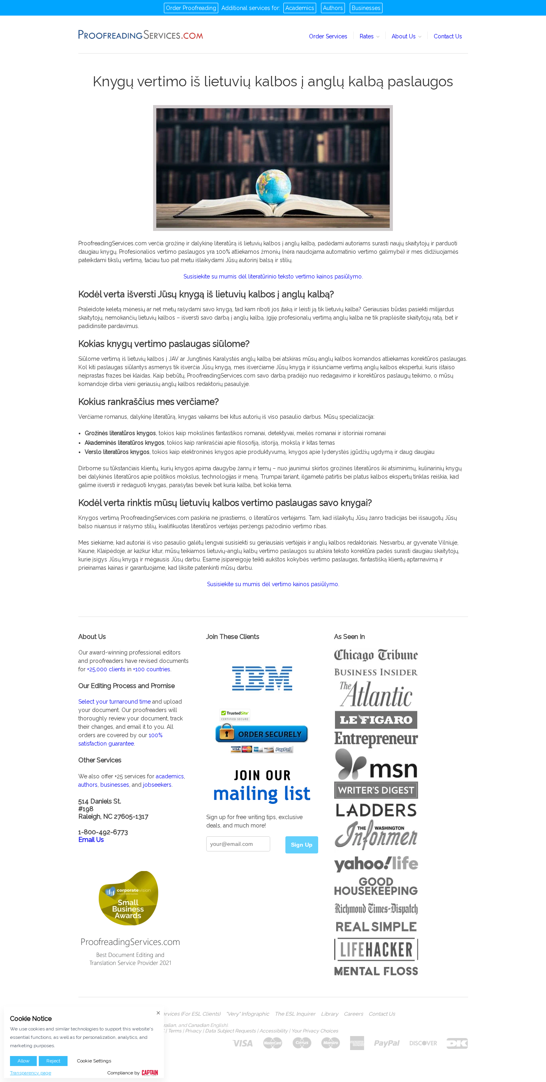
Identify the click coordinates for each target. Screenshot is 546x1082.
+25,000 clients (106, 669)
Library (329, 1014)
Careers (353, 1014)
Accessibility (273, 1031)
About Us (404, 36)
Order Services (328, 36)
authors (88, 785)
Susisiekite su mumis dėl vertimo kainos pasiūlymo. (273, 584)
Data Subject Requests (230, 1031)
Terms (174, 1031)
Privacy (193, 1031)
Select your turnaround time (114, 701)
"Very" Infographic (247, 1014)
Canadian (198, 1025)
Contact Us (448, 36)
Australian (164, 1025)
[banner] (141, 34)
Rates (367, 36)
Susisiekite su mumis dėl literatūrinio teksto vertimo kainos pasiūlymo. (273, 276)
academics (170, 776)
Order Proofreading (191, 8)
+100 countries (151, 669)
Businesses (366, 8)
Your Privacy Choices (314, 1031)
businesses (114, 785)
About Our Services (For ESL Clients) (176, 1014)
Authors (333, 8)
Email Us (91, 839)
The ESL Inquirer (295, 1014)
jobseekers (157, 785)
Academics (299, 8)
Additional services (245, 8)
